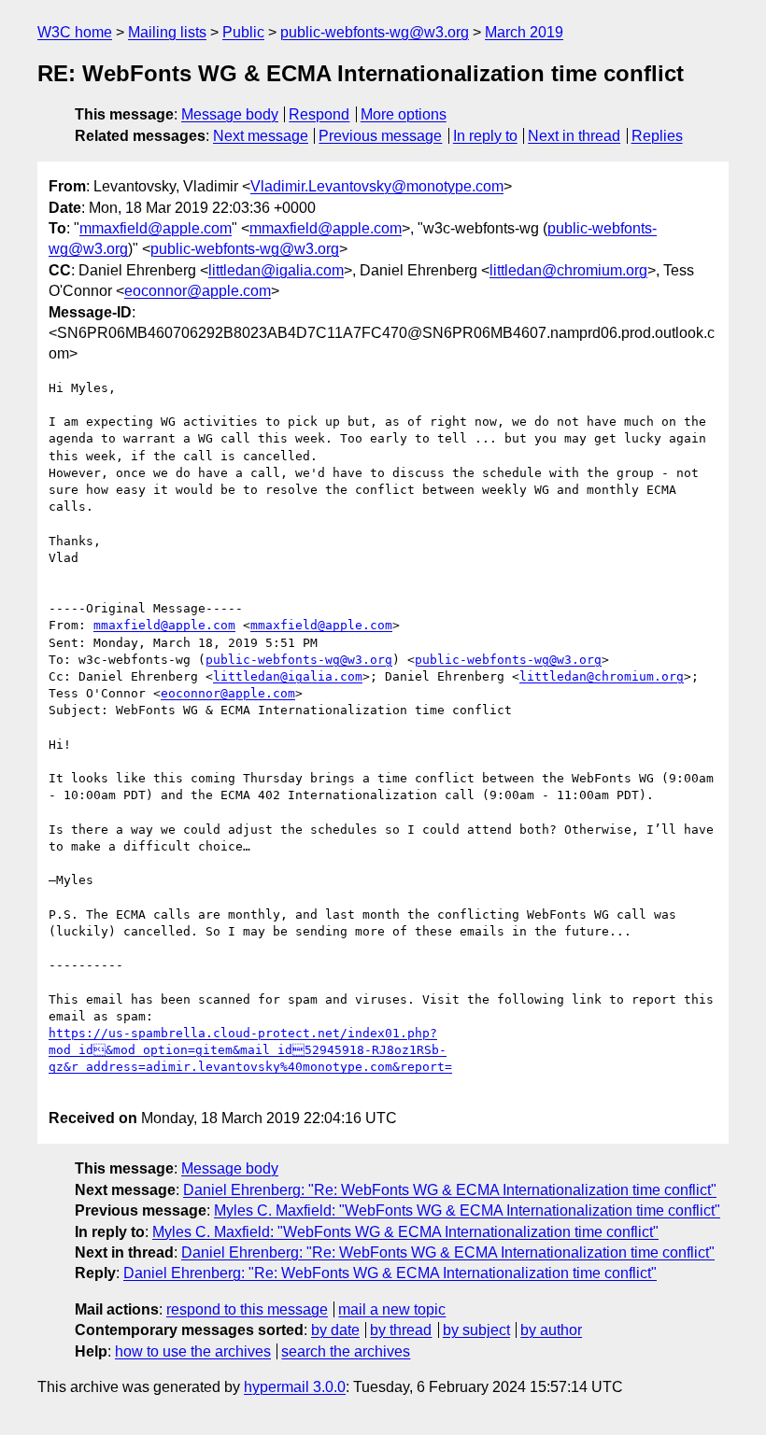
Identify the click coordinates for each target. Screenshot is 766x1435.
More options (404, 114)
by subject (476, 1330)
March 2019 (524, 32)
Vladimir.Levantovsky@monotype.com (377, 186)
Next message (260, 136)
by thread (401, 1330)
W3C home (74, 32)
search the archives (345, 1351)
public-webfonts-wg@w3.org (374, 32)
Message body (229, 114)
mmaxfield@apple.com (155, 228)
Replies (657, 136)
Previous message (380, 136)
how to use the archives (193, 1351)
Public (243, 32)
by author (551, 1330)
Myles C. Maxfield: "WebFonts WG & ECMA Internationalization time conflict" (467, 1210)
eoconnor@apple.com (197, 291)
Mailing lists (167, 32)
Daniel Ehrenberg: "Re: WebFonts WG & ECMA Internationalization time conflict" (449, 1190)
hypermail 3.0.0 (295, 1387)
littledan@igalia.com (276, 270)
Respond (319, 114)
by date (335, 1330)
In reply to (485, 136)
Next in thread (574, 136)
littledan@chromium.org (568, 270)
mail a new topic (392, 1309)
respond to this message (247, 1309)
